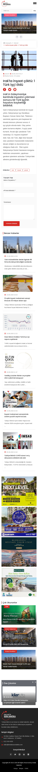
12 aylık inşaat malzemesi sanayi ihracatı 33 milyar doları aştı (17, 299)
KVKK (26, 768)
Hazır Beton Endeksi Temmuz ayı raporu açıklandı (17, 338)
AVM (6, 15)
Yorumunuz (7, 202)
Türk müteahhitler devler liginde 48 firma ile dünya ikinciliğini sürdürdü (18, 260)
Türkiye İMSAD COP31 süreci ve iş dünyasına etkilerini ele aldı (17, 456)
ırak (13, 170)
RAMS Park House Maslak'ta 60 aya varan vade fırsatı (16, 665)
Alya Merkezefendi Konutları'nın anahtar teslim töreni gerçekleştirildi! (18, 701)
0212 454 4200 (8, 741)
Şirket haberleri (10, 629)
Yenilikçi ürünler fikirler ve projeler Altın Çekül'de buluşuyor (17, 376)
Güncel (15, 43)
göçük (26, 170)
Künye (16, 768)
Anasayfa (8, 43)
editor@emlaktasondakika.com (13, 744)
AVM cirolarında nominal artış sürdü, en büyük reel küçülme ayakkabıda (18, 29)
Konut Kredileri (10, 651)
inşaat (19, 170)
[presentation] (17, 37)
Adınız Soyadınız (10, 180)
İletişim (21, 768)
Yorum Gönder (11, 223)
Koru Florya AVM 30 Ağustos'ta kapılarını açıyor (19, 620)
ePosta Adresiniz (9, 190)
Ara (35, 10)
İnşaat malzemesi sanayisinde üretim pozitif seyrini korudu (16, 415)
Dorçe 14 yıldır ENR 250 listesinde (15, 644)
